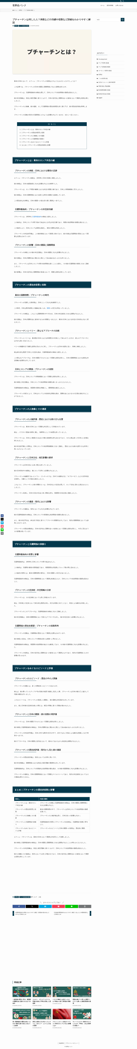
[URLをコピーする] (84, 906)
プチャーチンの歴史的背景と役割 (33, 132)
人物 (40, 897)
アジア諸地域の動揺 (24, 25)
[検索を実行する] (122, 19)
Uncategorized (102, 59)
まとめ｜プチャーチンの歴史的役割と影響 (36, 145)
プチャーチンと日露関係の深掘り (33, 139)
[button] (19, 906)
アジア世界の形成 (103, 63)
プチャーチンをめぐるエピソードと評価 (35, 142)
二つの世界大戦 (103, 78)
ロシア (35, 897)
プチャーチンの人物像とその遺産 (33, 136)
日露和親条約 (36, 216)
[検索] (123, 1)
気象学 (100, 98)
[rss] (121, 1)
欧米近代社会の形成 (104, 94)
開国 (48, 308)
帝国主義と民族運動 (104, 86)
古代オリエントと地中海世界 (106, 82)
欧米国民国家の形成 (104, 90)
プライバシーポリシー (72, 1043)
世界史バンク (19, 5)
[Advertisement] (52, 877)
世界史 (16, 25)
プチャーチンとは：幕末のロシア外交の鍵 (36, 129)
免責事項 (61, 1043)
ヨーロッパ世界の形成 (104, 70)
